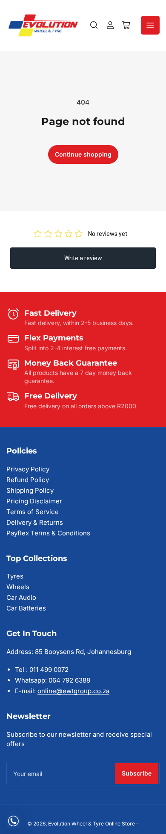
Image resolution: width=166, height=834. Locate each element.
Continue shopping (83, 154)
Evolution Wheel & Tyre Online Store (92, 823)
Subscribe (137, 773)
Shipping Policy (30, 490)
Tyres (14, 576)
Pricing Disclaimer (34, 501)
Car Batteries (26, 608)
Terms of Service (32, 512)
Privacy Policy (27, 469)
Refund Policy (27, 480)
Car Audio (21, 597)
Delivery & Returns (34, 522)
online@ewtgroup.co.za (73, 691)
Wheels (17, 587)
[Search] (94, 25)
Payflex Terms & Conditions (48, 533)
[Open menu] (150, 25)
